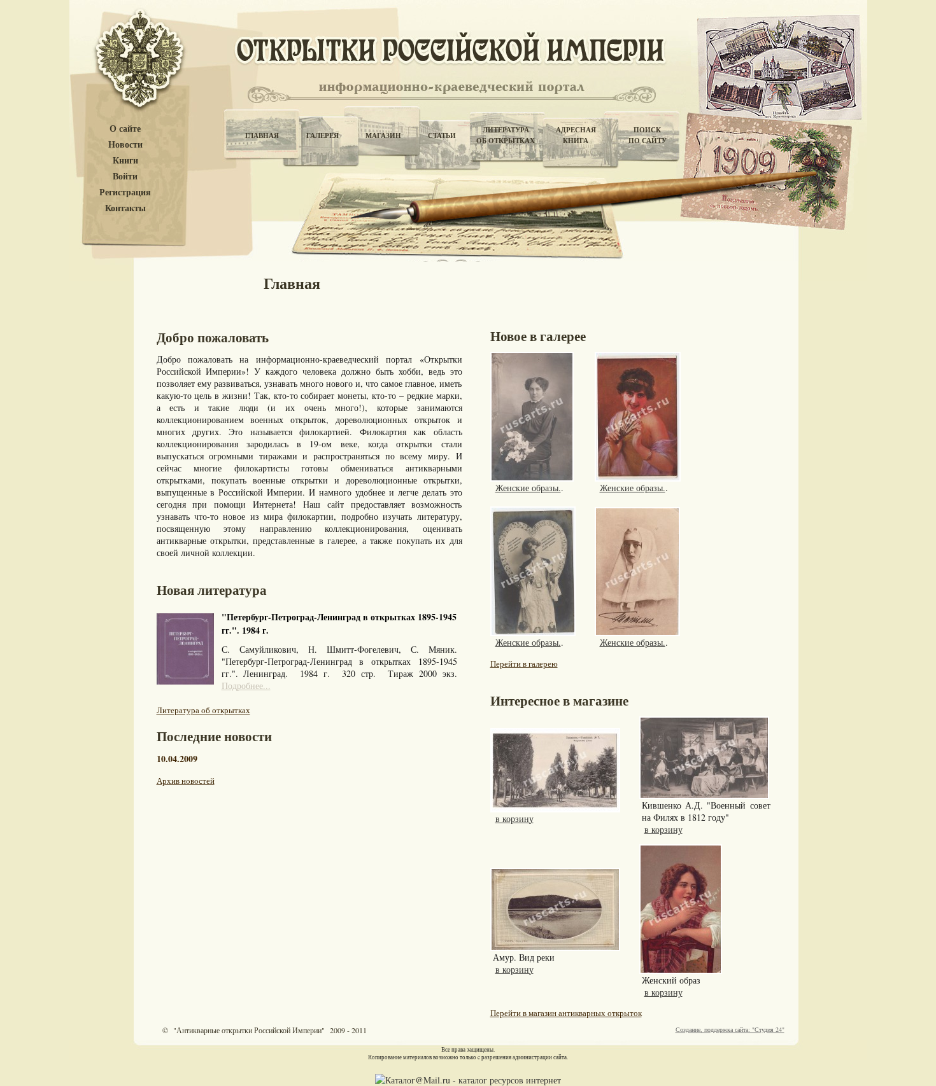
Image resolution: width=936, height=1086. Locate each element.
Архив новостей (186, 780)
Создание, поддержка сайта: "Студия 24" (730, 1029)
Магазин (383, 135)
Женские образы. (528, 488)
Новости (125, 145)
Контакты (125, 208)
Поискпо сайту (647, 135)
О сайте (125, 129)
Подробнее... (246, 685)
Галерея (322, 135)
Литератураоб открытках (505, 135)
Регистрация (125, 192)
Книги (125, 160)
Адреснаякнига (576, 135)
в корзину (514, 818)
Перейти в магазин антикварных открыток (566, 1013)
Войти (125, 176)
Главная (262, 135)
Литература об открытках (203, 710)
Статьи (442, 135)
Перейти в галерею (524, 663)
